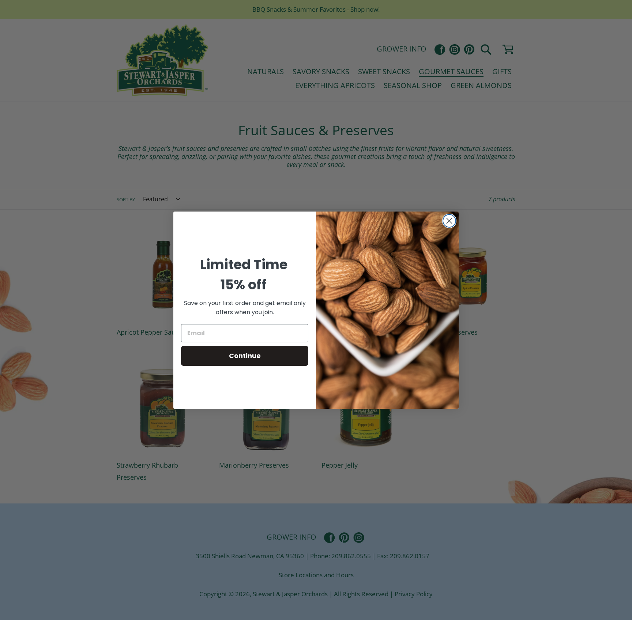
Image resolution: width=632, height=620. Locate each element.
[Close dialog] (449, 220)
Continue (245, 355)
